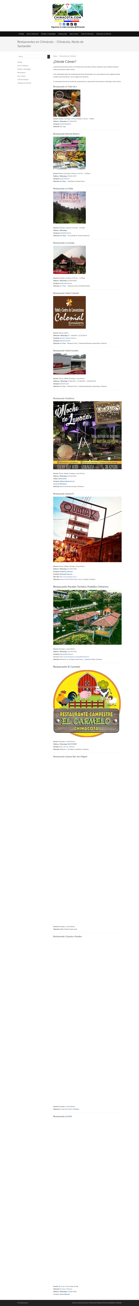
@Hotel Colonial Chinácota (68, 338)
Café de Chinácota (87, 34)
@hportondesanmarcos (67, 481)
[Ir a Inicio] (69, 15)
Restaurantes (62, 34)
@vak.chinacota (65, 1294)
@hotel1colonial (65, 341)
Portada (21, 34)
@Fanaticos (63, 484)
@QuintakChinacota (66, 574)
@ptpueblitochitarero (66, 654)
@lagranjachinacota (66, 283)
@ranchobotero (65, 179)
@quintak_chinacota (66, 571)
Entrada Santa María (66, 1109)
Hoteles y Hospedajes (48, 34)
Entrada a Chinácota (66, 1289)
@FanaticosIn (62, 479)
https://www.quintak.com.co (68, 577)
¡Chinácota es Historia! (103, 34)
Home (55, 56)
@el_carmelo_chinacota (67, 747)
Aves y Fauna (74, 34)
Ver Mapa (63, 181)
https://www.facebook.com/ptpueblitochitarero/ (74, 657)
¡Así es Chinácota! (32, 34)
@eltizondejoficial (65, 124)
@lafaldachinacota (65, 233)
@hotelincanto (64, 384)
